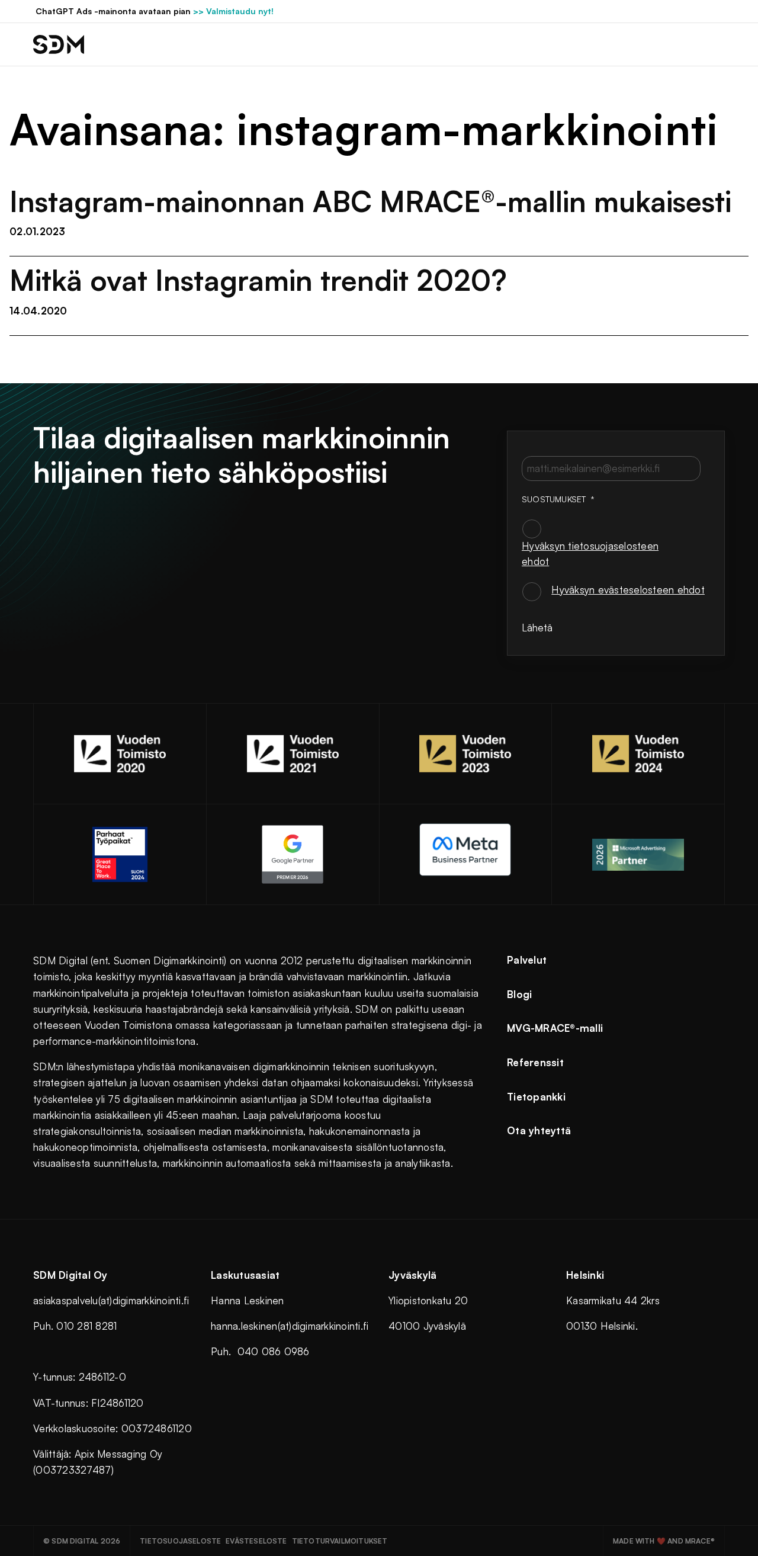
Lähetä (537, 627)
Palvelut (527, 960)
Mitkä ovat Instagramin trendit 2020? (258, 280)
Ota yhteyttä (539, 1130)
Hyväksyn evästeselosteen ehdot (628, 589)
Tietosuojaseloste (180, 1540)
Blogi (519, 994)
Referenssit (535, 1062)
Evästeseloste (256, 1540)
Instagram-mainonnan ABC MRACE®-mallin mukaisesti (370, 201)
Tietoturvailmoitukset (340, 1540)
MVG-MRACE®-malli (555, 1028)
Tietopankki (536, 1096)
